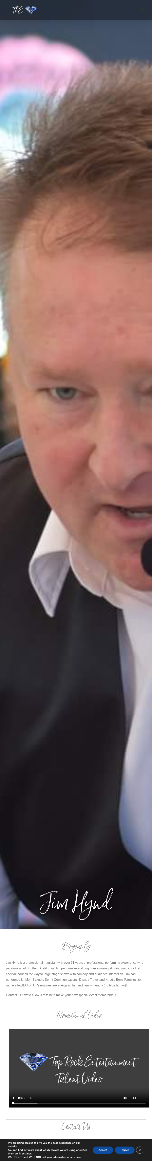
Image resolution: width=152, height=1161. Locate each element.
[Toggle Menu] (143, 10)
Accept (103, 1150)
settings (26, 1153)
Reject (125, 1150)
